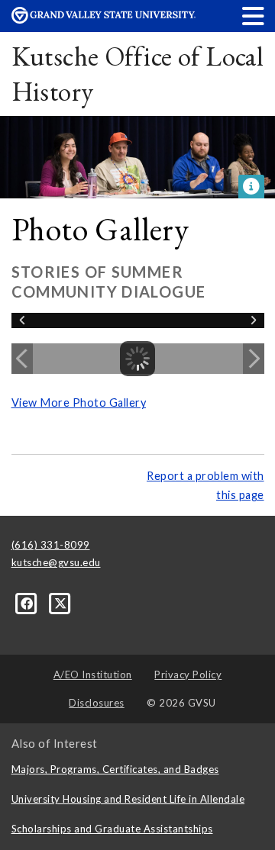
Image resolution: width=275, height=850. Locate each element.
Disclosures (97, 703)
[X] (60, 603)
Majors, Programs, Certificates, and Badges (115, 769)
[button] (253, 16)
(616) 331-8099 (50, 545)
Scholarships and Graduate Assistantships (112, 829)
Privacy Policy (188, 674)
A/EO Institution (92, 674)
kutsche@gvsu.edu (56, 562)
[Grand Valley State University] (103, 19)
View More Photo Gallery (79, 402)
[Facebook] (28, 603)
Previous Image (22, 358)
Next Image (253, 358)
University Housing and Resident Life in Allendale (128, 799)
